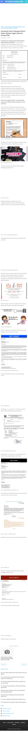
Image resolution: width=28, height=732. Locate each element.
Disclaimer (17, 722)
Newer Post (4, 664)
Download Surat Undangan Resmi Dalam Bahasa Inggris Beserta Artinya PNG (7, 658)
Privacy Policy (10, 722)
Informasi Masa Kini (14, 2)
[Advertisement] (14, 16)
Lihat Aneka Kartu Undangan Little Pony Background (13, 702)
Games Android (6, 711)
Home (4, 722)
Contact (14, 724)
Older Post (24, 664)
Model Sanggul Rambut (8, 713)
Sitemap (23, 722)
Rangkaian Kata (6, 715)
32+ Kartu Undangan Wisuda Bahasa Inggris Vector (13, 699)
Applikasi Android (7, 708)
